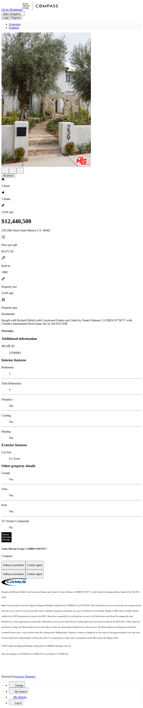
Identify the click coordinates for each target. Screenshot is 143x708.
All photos (8, 175)
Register (16, 17)
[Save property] (12, 171)
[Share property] (20, 171)
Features (14, 27)
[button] (71, 100)
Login (6, 17)
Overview (15, 24)
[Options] (5, 171)
